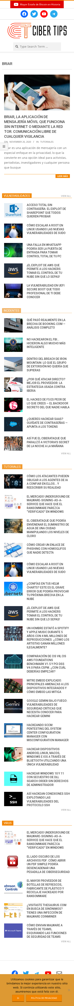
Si (18, 998)
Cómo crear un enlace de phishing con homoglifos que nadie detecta (46, 548)
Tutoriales (46, 141)
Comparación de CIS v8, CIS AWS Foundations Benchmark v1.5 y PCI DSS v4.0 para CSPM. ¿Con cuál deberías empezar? (46, 664)
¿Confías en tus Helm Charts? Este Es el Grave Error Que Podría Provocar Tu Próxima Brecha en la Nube (48, 591)
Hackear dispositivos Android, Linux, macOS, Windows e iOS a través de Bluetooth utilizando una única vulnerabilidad (46, 757)
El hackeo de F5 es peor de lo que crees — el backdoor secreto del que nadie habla (48, 403)
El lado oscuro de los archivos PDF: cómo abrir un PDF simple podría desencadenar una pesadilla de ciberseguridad (48, 864)
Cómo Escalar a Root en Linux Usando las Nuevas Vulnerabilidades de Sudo (46, 229)
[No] (69, 990)
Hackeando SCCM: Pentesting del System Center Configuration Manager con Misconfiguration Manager (48, 732)
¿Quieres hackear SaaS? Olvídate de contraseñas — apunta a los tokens (47, 422)
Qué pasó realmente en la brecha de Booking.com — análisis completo (46, 323)
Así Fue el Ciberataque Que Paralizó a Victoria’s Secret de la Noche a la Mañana (48, 442)
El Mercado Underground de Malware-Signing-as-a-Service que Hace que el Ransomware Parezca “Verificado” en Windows (48, 504)
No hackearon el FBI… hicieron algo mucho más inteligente (46, 343)
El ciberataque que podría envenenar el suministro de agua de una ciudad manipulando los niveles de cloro (48, 528)
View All (66, 195)
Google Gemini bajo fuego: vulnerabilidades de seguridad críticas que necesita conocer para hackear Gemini (47, 708)
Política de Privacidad (44, 998)
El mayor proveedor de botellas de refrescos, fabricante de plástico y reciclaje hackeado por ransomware (45, 888)
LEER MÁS (62, 176)
